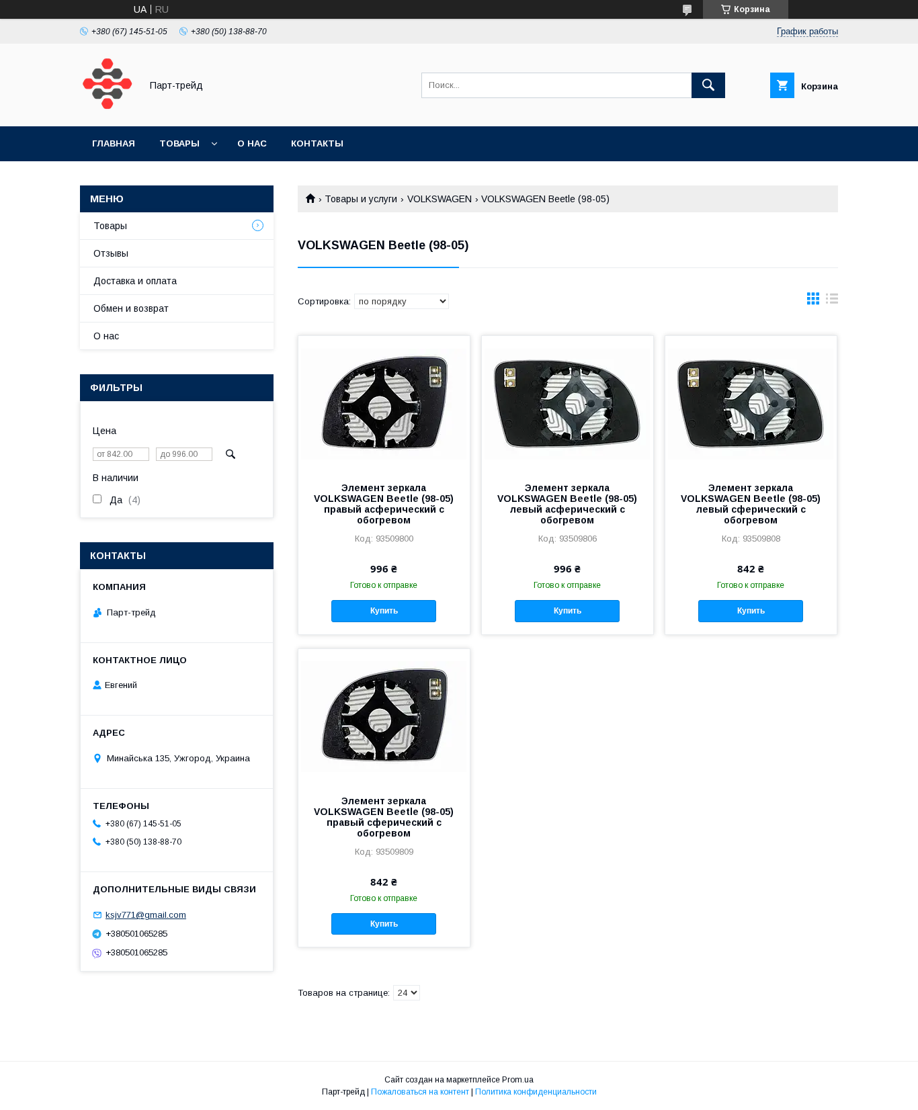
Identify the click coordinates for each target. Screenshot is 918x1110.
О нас (252, 143)
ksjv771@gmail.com (146, 915)
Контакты (317, 143)
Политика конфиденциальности (536, 1092)
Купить (384, 610)
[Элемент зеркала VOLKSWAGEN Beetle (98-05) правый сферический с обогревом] (384, 716)
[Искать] (708, 85)
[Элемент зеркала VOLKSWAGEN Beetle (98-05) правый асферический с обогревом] (384, 403)
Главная (113, 143)
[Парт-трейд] (107, 108)
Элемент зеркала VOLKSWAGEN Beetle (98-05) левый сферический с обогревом (751, 503)
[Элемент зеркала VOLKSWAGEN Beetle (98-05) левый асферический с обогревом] (567, 403)
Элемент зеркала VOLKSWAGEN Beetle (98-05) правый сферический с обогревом (384, 817)
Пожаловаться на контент (420, 1092)
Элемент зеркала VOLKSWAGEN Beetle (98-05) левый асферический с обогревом (567, 503)
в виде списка (832, 301)
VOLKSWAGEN (439, 199)
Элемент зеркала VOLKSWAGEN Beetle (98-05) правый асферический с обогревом (384, 503)
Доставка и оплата (135, 280)
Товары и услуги (361, 199)
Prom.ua (518, 1079)
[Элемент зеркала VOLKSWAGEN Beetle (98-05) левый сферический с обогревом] (751, 403)
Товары (179, 143)
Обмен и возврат (131, 308)
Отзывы (110, 253)
